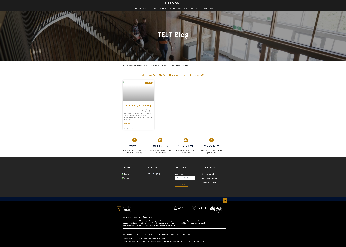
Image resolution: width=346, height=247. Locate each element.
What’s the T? (199, 75)
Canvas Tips (152, 75)
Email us (127, 178)
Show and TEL (186, 75)
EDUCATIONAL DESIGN (159, 8)
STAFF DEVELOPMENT (175, 8)
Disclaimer (148, 234)
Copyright (138, 234)
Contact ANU (127, 234)
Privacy (157, 234)
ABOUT (205, 8)
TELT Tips (162, 75)
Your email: (179, 174)
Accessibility (186, 234)
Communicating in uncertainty (137, 105)
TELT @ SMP (173, 3)
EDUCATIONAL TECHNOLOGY (141, 8)
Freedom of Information (170, 234)
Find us (126, 174)
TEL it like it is (173, 75)
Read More (127, 124)
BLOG (211, 8)
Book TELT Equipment (209, 178)
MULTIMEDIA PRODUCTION (192, 8)
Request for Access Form (210, 182)
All (143, 75)
